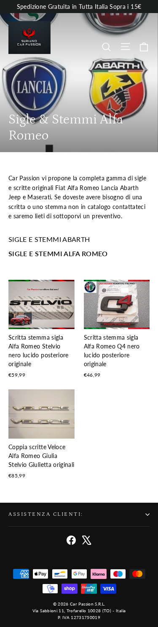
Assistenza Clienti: (45, 514)
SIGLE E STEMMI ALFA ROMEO (58, 253)
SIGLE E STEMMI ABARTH (49, 239)
